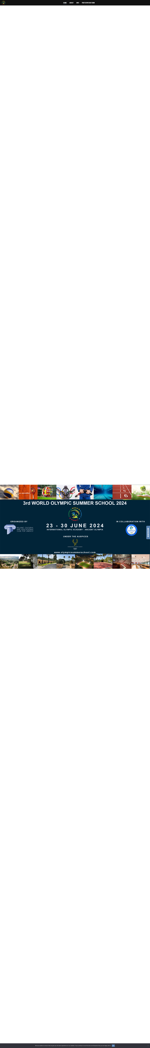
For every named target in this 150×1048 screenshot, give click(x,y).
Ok (113, 1045)
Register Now (148, 532)
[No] (148, 1045)
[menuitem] (65, 2)
